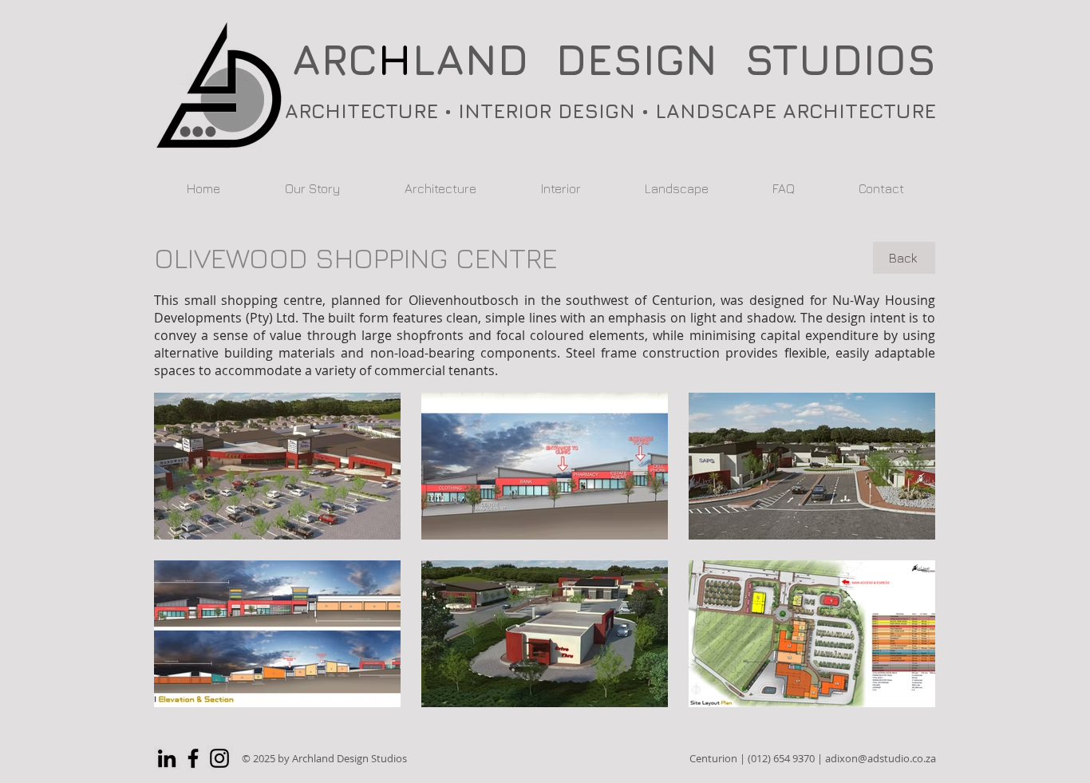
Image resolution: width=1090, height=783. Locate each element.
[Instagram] (219, 758)
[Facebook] (193, 758)
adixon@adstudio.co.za (880, 758)
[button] (277, 466)
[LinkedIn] (167, 758)
